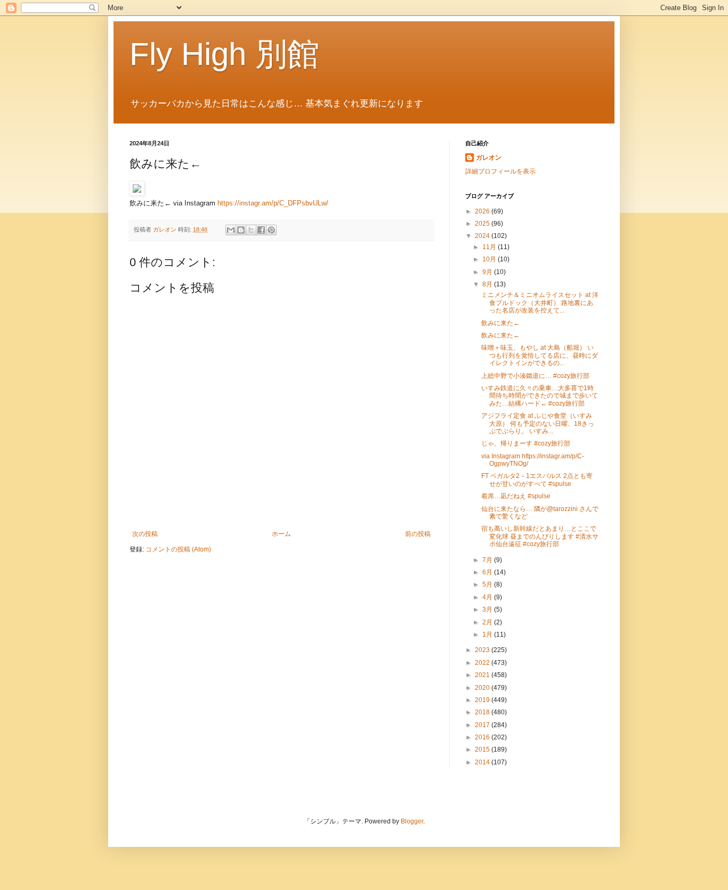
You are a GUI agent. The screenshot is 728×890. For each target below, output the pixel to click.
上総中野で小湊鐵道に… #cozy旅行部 (535, 376)
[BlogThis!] (241, 230)
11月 (490, 247)
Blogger (412, 821)
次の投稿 (145, 534)
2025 (483, 223)
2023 (483, 650)
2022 (483, 662)
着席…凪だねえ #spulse (516, 496)
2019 (483, 700)
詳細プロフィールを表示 (500, 171)
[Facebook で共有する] (261, 230)
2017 (483, 725)
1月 (488, 634)
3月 (488, 609)
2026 (483, 211)
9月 (488, 272)
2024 (483, 236)
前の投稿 (418, 534)
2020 (483, 687)
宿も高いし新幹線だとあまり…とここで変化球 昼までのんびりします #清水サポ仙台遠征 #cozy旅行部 (539, 536)
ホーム (281, 534)
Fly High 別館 (224, 54)
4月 (488, 597)
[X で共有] (251, 230)
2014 (483, 762)
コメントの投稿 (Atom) (178, 549)
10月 (490, 259)
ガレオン (488, 157)
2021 (483, 675)
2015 (483, 749)
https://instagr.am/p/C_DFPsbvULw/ (272, 203)
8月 (488, 284)
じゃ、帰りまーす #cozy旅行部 (525, 443)
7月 (488, 560)
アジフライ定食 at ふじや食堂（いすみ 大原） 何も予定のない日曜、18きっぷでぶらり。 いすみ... (537, 423)
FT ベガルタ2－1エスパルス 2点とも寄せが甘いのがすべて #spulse (537, 479)
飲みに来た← (500, 323)
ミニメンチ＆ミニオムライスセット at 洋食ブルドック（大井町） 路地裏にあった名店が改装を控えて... (539, 302)
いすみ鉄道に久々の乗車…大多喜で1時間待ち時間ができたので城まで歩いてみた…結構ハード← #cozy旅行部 (539, 395)
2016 (483, 737)
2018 (483, 712)
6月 (488, 572)
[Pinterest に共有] (271, 230)
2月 (488, 622)
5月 (488, 584)
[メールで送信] (230, 230)
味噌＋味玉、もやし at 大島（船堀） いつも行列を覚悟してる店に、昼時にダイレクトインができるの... (539, 355)
